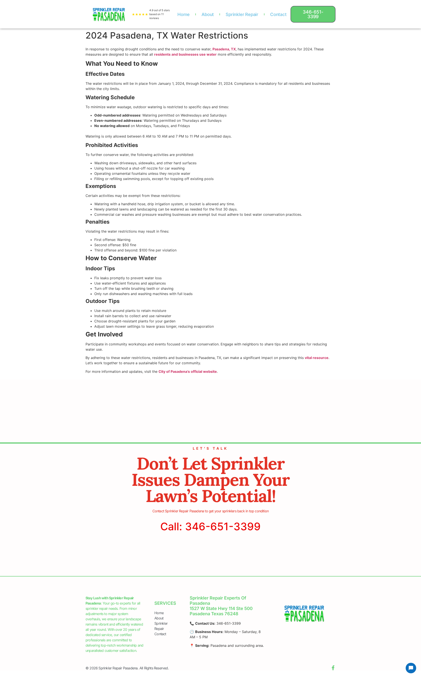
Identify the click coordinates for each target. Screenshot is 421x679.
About (208, 14)
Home (183, 14)
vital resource (316, 357)
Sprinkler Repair (242, 14)
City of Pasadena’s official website (188, 371)
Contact (278, 14)
